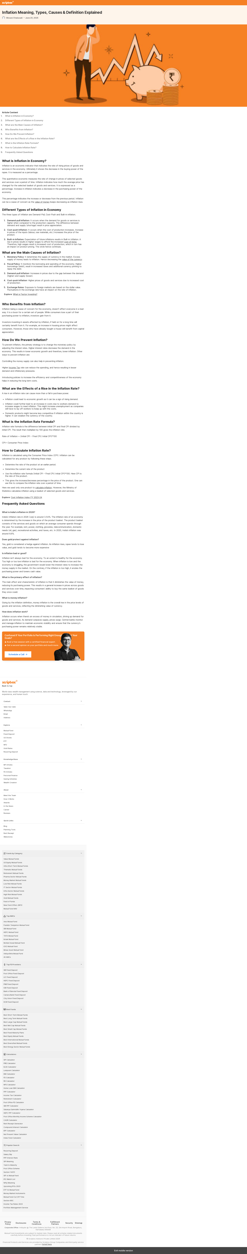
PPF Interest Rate (11, 1158)
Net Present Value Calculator (15, 1134)
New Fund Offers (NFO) (13, 905)
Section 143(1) (9, 1172)
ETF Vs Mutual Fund (11, 1190)
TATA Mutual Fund (11, 936)
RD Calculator (9, 1081)
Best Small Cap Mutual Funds (15, 1029)
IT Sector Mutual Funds (13, 887)
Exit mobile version (123, 1250)
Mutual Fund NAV (10, 909)
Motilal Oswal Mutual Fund (14, 943)
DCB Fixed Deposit (11, 1002)
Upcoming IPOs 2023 (12, 1186)
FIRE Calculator (10, 1063)
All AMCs (7, 957)
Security (69, 1223)
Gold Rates (8, 748)
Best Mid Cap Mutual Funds (14, 1025)
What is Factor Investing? (25, 294)
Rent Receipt (9, 833)
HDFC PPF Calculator (12, 1113)
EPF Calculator (9, 1131)
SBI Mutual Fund (10, 929)
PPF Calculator (9, 1092)
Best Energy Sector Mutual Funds (17, 1047)
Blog (5, 826)
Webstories (8, 837)
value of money (42, 202)
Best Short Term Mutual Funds (16, 1015)
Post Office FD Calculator (14, 1102)
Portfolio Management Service (16, 1208)
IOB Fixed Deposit (11, 988)
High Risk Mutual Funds (13, 894)
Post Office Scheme (12, 1168)
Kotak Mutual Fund (11, 939)
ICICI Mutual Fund (10, 946)
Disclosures (21, 1223)
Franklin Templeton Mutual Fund (16, 925)
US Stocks (8, 738)
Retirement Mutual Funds (14, 873)
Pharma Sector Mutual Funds (15, 877)
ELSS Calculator (10, 1067)
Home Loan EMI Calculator (14, 1088)
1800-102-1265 (10, 707)
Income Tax (14, 367)
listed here (47, 1244)
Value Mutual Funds (11, 859)
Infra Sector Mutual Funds (14, 891)
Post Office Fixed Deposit (14, 974)
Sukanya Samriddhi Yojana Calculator (19, 1109)
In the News (8, 806)
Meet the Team (10, 795)
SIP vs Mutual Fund (11, 1176)
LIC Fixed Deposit (11, 977)
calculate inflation (43, 487)
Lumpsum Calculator (12, 1070)
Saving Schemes (10, 779)
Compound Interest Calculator (16, 1127)
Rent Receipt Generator (13, 1124)
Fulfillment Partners (55, 1223)
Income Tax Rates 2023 (13, 1204)
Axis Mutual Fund (10, 922)
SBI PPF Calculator (11, 1106)
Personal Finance (10, 775)
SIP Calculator (9, 1060)
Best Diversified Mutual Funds (15, 1043)
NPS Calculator (10, 1085)
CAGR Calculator (10, 1120)
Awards (7, 803)
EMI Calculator (9, 1074)
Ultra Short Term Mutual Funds (16, 866)
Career (6, 810)
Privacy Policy (8, 1223)
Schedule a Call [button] (16, 654)
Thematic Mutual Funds (13, 870)
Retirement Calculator (12, 1099)
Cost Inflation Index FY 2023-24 (26, 497)
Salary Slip (8, 1154)
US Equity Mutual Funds (13, 863)
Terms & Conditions (36, 1223)
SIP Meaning (9, 1161)
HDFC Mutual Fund (11, 932)
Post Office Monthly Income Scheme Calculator (23, 1117)
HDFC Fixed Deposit (12, 981)
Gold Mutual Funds (11, 898)
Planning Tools (9, 830)
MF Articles (8, 765)
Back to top (7, 686)
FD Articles (8, 772)
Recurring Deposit (11, 752)
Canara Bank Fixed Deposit (15, 995)
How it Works (9, 799)
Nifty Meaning (9, 1183)
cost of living (70, 242)
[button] (43, 701)
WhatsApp (8, 711)
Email (6, 714)
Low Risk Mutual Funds (13, 884)
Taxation (7, 768)
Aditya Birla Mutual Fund (13, 954)
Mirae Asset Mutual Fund (13, 950)
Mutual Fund (8, 731)
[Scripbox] (8, 2)
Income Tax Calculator (13, 1095)
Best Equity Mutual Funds (14, 1036)
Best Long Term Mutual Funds (15, 1018)
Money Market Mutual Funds (15, 880)
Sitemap (78, 1223)
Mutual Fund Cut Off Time (14, 1197)
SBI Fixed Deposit (10, 970)
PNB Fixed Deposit (11, 984)
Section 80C (9, 1201)
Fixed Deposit (9, 734)
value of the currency (72, 259)
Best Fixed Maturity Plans (14, 1033)
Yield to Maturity (10, 1165)
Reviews (7, 813)
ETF (5, 741)
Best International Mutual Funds (16, 1040)
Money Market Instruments (14, 1193)
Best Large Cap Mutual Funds (15, 1022)
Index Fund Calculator (12, 1138)
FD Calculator (9, 1078)
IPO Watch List (9, 1179)
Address (7, 718)
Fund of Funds (9, 901)
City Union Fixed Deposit (13, 998)
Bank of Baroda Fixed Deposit (16, 991)
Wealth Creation (10, 783)
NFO (5, 745)
